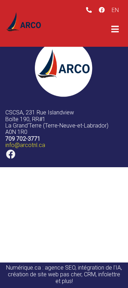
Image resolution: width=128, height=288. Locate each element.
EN (115, 10)
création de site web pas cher (44, 274)
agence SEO (60, 267)
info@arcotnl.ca (25, 145)
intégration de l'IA (99, 267)
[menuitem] (115, 10)
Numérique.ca (23, 267)
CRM (90, 274)
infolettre (109, 274)
